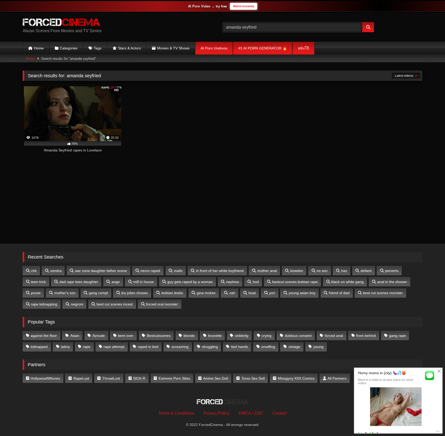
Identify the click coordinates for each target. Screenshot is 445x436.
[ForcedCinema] (61, 23)
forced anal (334, 336)
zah (232, 293)
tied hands (239, 347)
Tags (97, 48)
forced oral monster (162, 304)
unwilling (268, 347)
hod (256, 282)
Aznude (98, 336)
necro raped (150, 271)
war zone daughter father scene (101, 271)
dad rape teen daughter (78, 282)
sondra (56, 271)
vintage (294, 347)
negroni (77, 304)
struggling (210, 347)
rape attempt (114, 347)
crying (266, 336)
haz (344, 271)
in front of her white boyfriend (220, 271)
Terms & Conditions (176, 413)
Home (39, 48)
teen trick (38, 282)
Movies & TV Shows (173, 48)
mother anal (267, 271)
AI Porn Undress (214, 48)
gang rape (397, 336)
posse (36, 293)
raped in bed (148, 347)
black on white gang (347, 282)
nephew (232, 282)
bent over (125, 336)
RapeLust (81, 378)
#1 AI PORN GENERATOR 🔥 (262, 48)
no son (322, 271)
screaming (180, 347)
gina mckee (206, 293)
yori (272, 293)
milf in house (143, 282)
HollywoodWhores (45, 378)
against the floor (44, 336)
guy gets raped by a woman (190, 282)
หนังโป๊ (303, 48)
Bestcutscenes (158, 336)
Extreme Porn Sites (174, 378)
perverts (391, 271)
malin (178, 271)
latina (65, 347)
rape (86, 347)
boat (252, 293)
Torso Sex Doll (253, 378)
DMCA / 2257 (251, 413)
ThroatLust (111, 378)
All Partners (337, 378)
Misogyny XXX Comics (296, 378)
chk (34, 271)
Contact (279, 413)
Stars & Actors (129, 48)
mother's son (64, 293)
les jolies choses (134, 293)
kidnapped (39, 347)
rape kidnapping (44, 304)
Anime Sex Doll (215, 378)
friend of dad (339, 293)
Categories (69, 48)
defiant (366, 271)
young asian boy (302, 293)
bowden (296, 271)
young (318, 347)
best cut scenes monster (383, 293)
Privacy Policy (216, 413)
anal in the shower (392, 282)
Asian (74, 336)
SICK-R (139, 378)
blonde (189, 336)
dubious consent (298, 336)
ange (116, 282)
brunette (215, 336)
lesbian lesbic (172, 293)
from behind (366, 336)
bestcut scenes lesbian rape (295, 282)
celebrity (242, 336)
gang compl (98, 293)
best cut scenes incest (115, 304)
